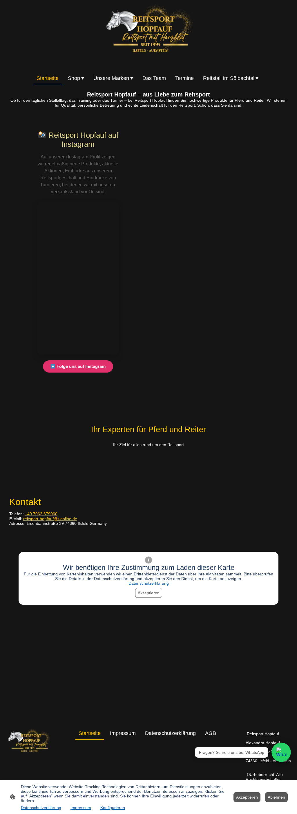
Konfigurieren (112, 807)
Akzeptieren (149, 593)
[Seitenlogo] (148, 35)
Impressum (80, 807)
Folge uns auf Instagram (80, 366)
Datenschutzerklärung (148, 583)
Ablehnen (276, 797)
